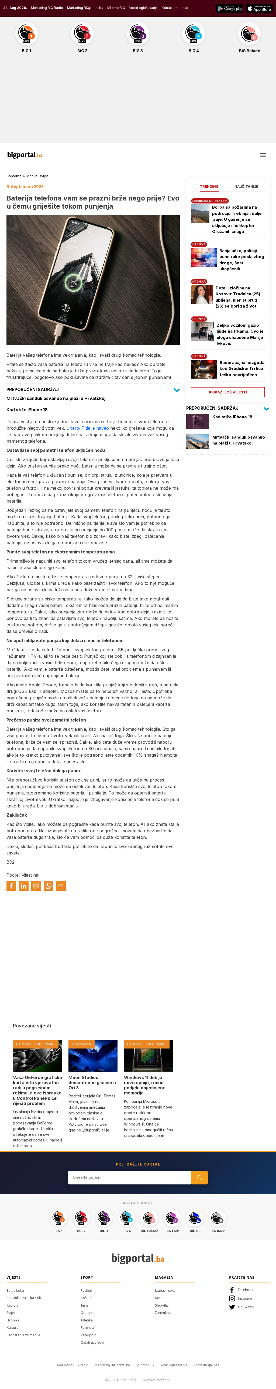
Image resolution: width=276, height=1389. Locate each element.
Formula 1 (89, 1327)
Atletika (87, 1320)
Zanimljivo (163, 1312)
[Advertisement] (138, 101)
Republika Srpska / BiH (24, 1297)
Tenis (85, 1305)
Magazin (164, 1277)
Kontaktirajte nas (175, 8)
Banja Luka (15, 1290)
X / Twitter (246, 1306)
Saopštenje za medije (23, 1335)
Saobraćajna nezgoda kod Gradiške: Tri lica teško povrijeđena (242, 368)
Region (12, 1305)
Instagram (246, 1298)
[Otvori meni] (263, 155)
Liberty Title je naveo (87, 428)
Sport (87, 1277)
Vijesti (13, 1277)
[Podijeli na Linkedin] (24, 886)
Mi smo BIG (145, 1365)
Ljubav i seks (165, 1290)
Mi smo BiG (116, 8)
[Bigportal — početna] (25, 155)
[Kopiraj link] (61, 886)
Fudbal (86, 1290)
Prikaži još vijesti (228, 392)
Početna (15, 176)
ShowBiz (161, 1305)
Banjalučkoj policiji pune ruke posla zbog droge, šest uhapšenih (241, 260)
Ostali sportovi (92, 1342)
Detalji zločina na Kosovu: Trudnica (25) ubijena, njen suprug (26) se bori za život (238, 297)
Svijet (10, 1312)
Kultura (12, 1327)
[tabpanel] (228, 295)
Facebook (245, 1289)
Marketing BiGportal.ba (85, 8)
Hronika (12, 1320)
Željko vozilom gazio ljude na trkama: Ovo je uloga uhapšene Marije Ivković (240, 334)
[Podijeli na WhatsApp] (48, 886)
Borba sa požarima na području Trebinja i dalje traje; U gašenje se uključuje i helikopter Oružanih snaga (237, 219)
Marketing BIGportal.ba (112, 1365)
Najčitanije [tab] (246, 186)
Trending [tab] (209, 186)
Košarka (87, 1297)
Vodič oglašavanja (143, 8)
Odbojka (87, 1312)
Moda (159, 1297)
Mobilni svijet (37, 176)
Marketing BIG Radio (47, 8)
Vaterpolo (88, 1335)
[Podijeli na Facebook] (11, 886)
